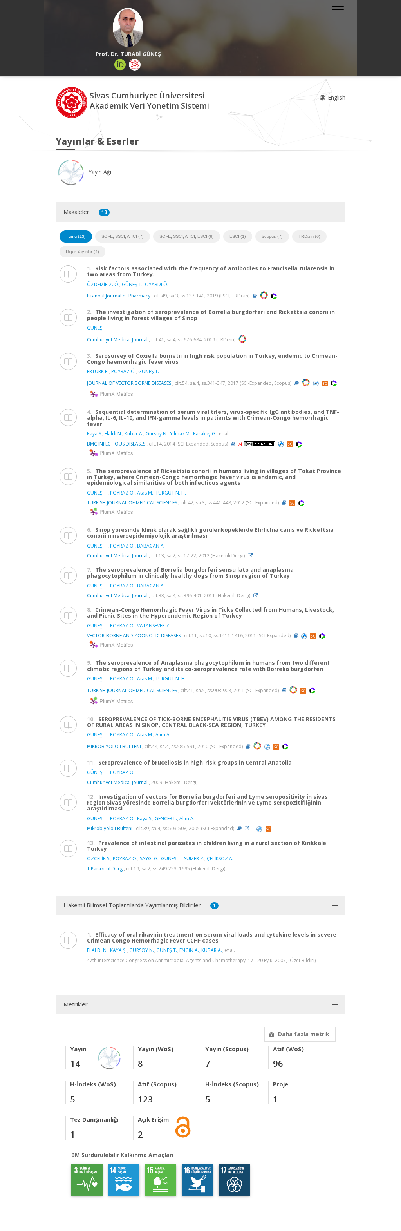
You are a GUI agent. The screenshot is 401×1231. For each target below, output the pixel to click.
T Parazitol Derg (105, 868)
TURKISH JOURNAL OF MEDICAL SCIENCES (132, 502)
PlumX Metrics (115, 393)
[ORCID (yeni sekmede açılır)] (120, 65)
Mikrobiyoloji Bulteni (109, 828)
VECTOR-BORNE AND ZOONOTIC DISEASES (134, 635)
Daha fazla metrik (303, 1034)
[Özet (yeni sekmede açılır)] (255, 295)
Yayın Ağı (99, 172)
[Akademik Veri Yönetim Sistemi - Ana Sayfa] (73, 101)
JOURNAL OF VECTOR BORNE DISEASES (129, 383)
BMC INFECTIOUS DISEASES (116, 444)
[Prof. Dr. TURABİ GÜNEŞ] (128, 27)
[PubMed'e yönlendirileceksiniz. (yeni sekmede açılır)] (316, 383)
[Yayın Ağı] (109, 1057)
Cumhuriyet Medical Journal (117, 339)
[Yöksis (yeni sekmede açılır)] (135, 65)
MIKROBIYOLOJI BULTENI (114, 746)
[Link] (252, 555)
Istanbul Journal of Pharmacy (118, 295)
